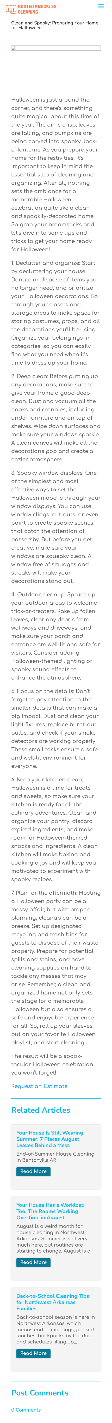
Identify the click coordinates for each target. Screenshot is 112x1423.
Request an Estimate (39, 1086)
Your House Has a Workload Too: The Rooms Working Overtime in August (50, 1211)
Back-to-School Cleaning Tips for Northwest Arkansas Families (52, 1302)
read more (33, 1171)
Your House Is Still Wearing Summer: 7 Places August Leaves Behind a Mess (49, 1139)
